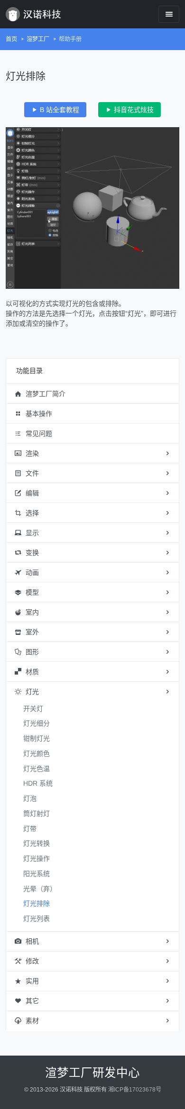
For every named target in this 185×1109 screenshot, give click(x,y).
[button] (92, 394)
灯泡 (30, 798)
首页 (11, 39)
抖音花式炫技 (133, 109)
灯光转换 (36, 843)
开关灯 (33, 708)
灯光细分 (36, 723)
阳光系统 (36, 873)
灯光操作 (36, 858)
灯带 (30, 828)
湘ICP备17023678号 (134, 1089)
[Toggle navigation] (168, 14)
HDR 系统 (38, 783)
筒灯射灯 (36, 813)
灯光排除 (36, 903)
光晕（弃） (39, 888)
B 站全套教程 (58, 109)
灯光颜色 (36, 753)
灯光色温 (36, 768)
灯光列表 (36, 918)
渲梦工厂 (38, 39)
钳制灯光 (36, 738)
